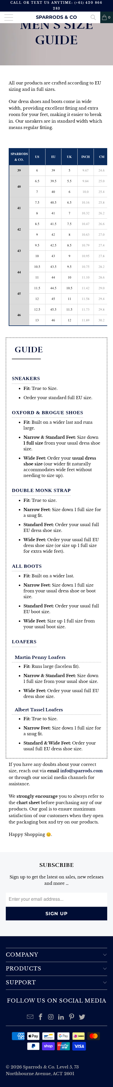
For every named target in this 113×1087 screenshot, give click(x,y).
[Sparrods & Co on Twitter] (82, 1017)
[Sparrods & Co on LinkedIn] (61, 1017)
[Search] (93, 17)
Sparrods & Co (56, 17)
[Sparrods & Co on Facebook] (41, 1017)
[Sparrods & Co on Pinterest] (72, 1017)
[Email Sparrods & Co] (30, 1017)
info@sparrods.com (81, 770)
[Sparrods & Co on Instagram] (51, 1017)
